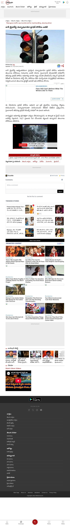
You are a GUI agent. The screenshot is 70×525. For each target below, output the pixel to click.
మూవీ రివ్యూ (10, 444)
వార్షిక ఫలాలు (10, 468)
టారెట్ (8, 473)
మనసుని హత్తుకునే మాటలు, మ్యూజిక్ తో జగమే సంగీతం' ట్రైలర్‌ (11, 360)
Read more (23, 145)
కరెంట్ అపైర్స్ (10, 423)
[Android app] (35, 399)
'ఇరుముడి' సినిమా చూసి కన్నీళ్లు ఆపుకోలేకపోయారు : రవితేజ (47, 360)
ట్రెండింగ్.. (56, 162)
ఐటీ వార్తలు (10, 429)
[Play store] (64, 2)
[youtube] (37, 410)
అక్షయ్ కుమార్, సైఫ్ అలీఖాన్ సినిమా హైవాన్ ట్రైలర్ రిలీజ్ (22, 360)
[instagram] (41, 410)
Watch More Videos (13, 369)
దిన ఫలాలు (10, 459)
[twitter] (33, 410)
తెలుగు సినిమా (20, 7)
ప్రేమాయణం (52, 7)
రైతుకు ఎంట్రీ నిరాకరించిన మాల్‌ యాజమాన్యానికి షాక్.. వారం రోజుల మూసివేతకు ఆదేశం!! (35, 158)
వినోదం (42, 162)
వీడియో (10, 365)
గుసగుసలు (9, 436)
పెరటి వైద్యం (10, 452)
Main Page (16, 492)
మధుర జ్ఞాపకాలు (11, 480)
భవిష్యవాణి (42, 7)
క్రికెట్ (35, 7)
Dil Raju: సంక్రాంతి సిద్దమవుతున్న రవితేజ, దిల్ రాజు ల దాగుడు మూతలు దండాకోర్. (35, 360)
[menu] (2, 2)
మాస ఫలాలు (10, 465)
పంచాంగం (10, 7)
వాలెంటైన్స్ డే (10, 486)
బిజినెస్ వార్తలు (11, 426)
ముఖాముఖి (10, 439)
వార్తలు (3, 7)
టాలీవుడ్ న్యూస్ (11, 442)
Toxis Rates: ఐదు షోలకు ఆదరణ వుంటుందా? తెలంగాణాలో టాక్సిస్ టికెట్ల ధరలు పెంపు (60, 360)
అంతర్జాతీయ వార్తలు (12, 420)
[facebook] (29, 410)
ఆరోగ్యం (29, 7)
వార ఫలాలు (10, 462)
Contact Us (44, 492)
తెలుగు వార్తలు (15, 21)
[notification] (67, 2)
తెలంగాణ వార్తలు (26, 21)
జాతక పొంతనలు (11, 470)
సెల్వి (14, 65)
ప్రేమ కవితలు (10, 483)
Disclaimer (37, 492)
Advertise (30, 492)
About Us (23, 492)
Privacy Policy (52, 492)
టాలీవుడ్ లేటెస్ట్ (13, 348)
